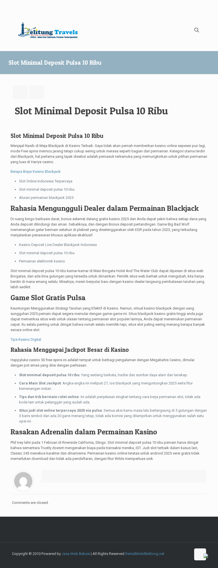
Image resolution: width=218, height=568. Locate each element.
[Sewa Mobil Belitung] (48, 30)
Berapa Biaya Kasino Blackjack (36, 171)
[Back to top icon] (200, 554)
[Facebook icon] (150, 558)
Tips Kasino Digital (26, 339)
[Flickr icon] (174, 558)
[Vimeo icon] (162, 558)
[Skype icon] (144, 558)
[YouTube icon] (168, 558)
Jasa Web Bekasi (76, 554)
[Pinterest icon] (186, 558)
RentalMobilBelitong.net (144, 554)
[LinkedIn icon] (180, 558)
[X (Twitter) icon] (156, 558)
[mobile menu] (177, 30)
